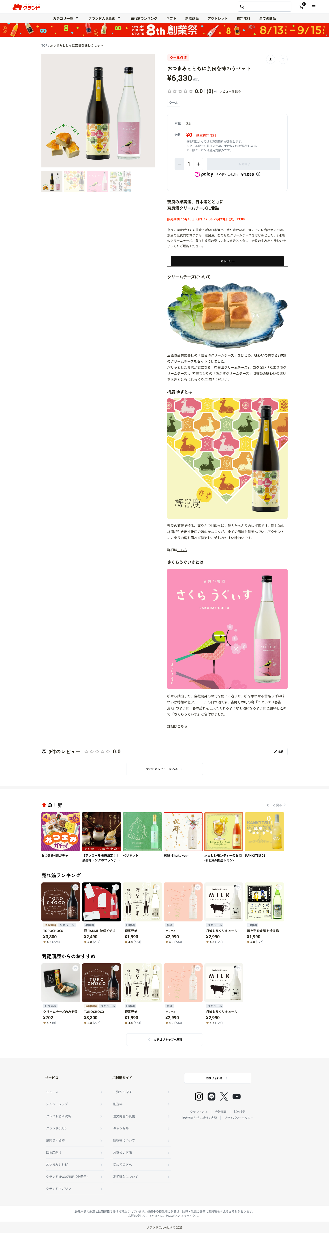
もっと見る (274, 805)
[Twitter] (224, 1096)
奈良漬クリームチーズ (231, 367)
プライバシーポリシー (238, 1118)
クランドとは (198, 1111)
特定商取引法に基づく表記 (199, 1118)
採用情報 (240, 1111)
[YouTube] (237, 1096)
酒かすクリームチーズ (232, 373)
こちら (182, 549)
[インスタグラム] (199, 1096)
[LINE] (211, 1096)
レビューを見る (230, 91)
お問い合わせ (214, 1078)
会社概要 (220, 1111)
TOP (44, 45)
